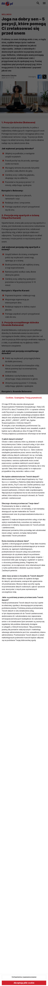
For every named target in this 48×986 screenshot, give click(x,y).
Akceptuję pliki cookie (24, 983)
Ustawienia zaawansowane (24, 977)
